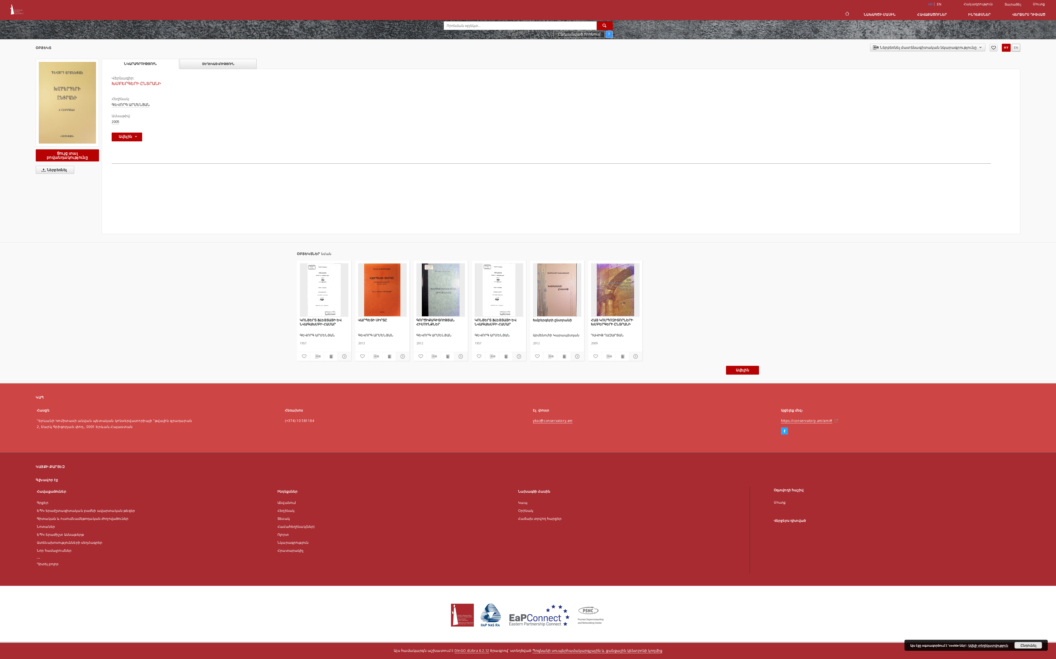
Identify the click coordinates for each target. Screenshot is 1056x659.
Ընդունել (1028, 645)
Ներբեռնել (56, 170)
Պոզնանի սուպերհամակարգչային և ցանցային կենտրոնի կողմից (597, 650)
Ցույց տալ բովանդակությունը (67, 155)
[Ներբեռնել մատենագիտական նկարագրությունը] (317, 356)
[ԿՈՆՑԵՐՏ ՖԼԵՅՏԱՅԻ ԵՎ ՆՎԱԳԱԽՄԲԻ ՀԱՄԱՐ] (324, 289)
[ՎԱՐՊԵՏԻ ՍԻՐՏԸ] (382, 289)
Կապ (522, 502)
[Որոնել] (605, 25)
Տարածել (1013, 4)
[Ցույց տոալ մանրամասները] (343, 356)
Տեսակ (283, 518)
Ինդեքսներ (979, 14)
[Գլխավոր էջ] (847, 14)
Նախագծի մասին (880, 14)
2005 (115, 121)
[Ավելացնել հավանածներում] (993, 47)
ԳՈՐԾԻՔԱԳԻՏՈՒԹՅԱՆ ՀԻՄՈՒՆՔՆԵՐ (435, 322)
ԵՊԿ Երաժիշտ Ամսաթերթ (60, 534)
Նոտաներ (46, 526)
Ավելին (742, 370)
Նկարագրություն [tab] (140, 64)
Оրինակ (525, 510)
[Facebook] (784, 431)
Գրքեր (42, 502)
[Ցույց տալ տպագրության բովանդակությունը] (330, 356)
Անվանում (286, 502)
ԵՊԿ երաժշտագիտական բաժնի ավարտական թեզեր (86, 510)
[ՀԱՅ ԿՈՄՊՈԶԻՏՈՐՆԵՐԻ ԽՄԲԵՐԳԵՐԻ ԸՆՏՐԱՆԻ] (615, 289)
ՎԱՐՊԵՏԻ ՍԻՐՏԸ (372, 320)
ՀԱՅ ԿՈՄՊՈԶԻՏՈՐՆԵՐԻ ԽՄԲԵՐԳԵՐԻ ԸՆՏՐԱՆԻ (612, 322)
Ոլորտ (283, 534)
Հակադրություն (978, 4)
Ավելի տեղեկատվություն (988, 645)
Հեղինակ (286, 510)
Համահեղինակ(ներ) (295, 526)
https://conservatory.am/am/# (806, 420)
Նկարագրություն (293, 542)
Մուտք (1039, 4)
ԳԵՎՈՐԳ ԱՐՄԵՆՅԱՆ (131, 104)
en (939, 4)
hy (1006, 48)
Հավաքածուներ (932, 14)
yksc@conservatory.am (553, 420)
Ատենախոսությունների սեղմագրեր (69, 542)
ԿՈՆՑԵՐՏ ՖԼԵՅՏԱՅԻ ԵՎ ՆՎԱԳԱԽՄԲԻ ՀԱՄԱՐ (321, 322)
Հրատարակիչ (290, 550)
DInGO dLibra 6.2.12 (472, 650)
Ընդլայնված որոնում (579, 34)
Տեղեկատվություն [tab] (218, 64)
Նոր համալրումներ (54, 550)
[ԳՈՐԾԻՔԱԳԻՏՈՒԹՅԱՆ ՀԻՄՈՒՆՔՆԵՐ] (441, 289)
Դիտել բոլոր (48, 564)
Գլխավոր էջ (47, 479)
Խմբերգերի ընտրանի (552, 320)
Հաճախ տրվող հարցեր (540, 518)
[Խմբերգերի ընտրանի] (557, 289)
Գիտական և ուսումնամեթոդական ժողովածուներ (82, 518)
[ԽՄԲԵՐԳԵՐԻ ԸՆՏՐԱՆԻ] (67, 103)
